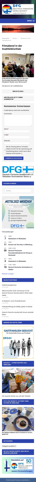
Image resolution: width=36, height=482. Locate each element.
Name (6, 129)
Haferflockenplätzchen (9, 285)
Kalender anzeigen (8, 274)
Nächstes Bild (18, 91)
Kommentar (8, 114)
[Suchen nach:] (18, 190)
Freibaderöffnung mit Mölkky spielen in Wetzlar (17, 307)
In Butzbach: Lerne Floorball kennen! (14, 301)
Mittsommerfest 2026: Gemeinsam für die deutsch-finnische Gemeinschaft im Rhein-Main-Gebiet (17, 293)
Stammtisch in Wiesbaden (17, 239)
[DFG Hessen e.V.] (18, 29)
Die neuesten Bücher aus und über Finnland (16, 396)
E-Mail (6, 135)
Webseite (7, 141)
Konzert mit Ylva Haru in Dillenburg (20, 245)
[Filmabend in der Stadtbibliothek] (18, 76)
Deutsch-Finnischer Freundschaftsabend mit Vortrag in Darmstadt (20, 252)
